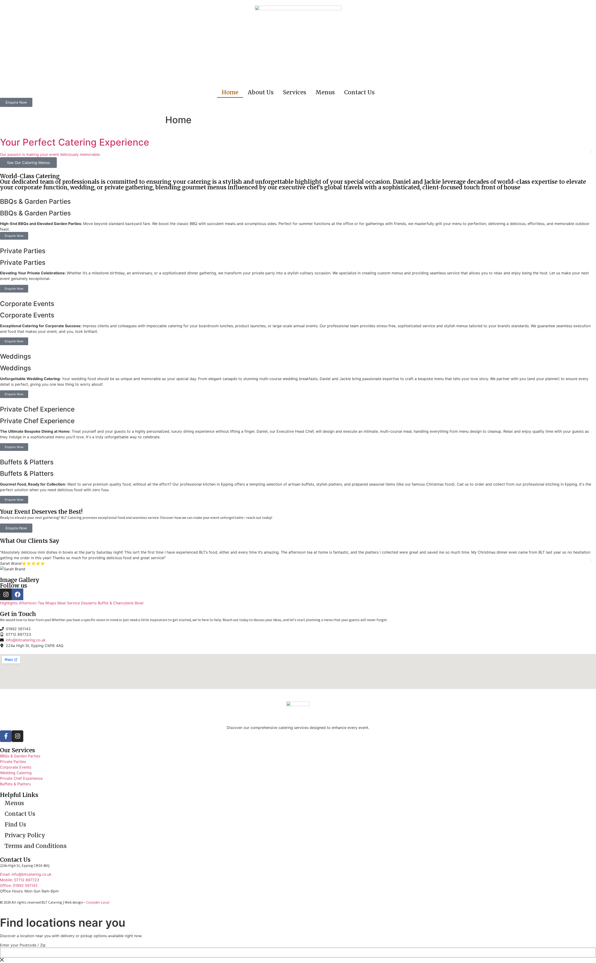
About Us (261, 92)
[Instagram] (6, 594)
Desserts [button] (89, 603)
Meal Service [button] (69, 603)
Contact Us (359, 92)
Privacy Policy (25, 835)
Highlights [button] (9, 603)
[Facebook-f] (6, 736)
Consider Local (97, 902)
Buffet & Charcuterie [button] (116, 603)
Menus (325, 92)
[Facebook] (17, 594)
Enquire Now (14, 236)
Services (294, 92)
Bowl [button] (139, 603)
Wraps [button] (51, 603)
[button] (5, 151)
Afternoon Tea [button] (32, 603)
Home (230, 92)
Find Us (15, 824)
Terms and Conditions (36, 846)
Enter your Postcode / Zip (23, 945)
